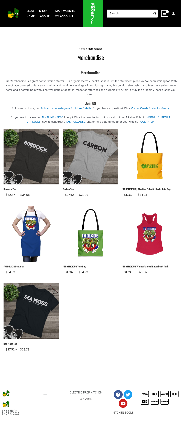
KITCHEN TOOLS (123, 412)
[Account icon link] (173, 13)
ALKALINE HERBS (52, 117)
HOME (31, 16)
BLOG (30, 11)
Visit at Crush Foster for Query (150, 108)
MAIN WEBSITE (65, 11)
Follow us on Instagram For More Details (66, 108)
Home (82, 48)
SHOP (43, 11)
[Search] (155, 13)
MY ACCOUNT (64, 16)
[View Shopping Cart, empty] (164, 13)
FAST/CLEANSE (75, 121)
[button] (48, 11)
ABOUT (44, 16)
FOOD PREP (146, 121)
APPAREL (86, 399)
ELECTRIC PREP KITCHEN (86, 392)
